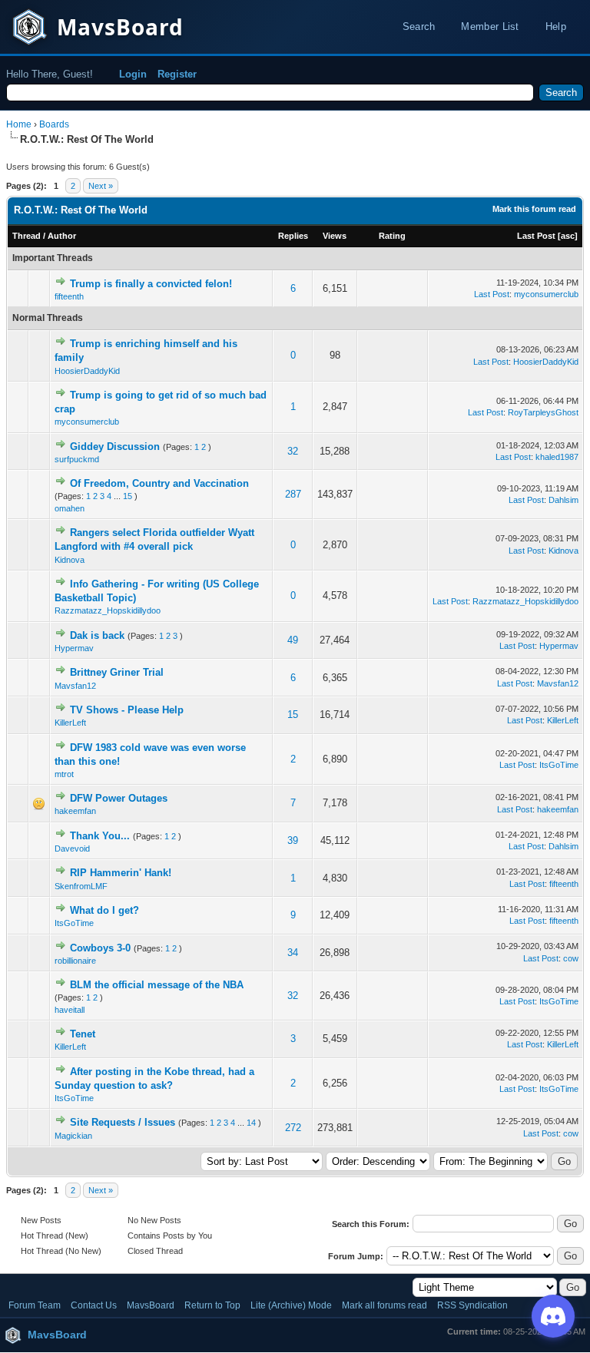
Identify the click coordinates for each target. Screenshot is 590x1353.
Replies (293, 235)
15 (127, 496)
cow (570, 958)
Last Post (536, 235)
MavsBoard (150, 1305)
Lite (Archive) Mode (291, 1305)
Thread (26, 235)
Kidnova (70, 559)
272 (293, 1127)
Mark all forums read (384, 1305)
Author (62, 235)
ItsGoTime (558, 764)
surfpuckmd (77, 459)
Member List (490, 26)
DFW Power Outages (118, 798)
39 (292, 840)
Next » (100, 185)
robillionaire (75, 960)
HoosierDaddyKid (87, 370)
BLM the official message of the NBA (157, 985)
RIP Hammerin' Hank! (120, 872)
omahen (70, 508)
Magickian (73, 1135)
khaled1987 (556, 456)
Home (18, 124)
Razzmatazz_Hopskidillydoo (108, 610)
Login (133, 74)
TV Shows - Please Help (127, 710)
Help (555, 26)
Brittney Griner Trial (117, 672)
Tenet (82, 1034)
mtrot (64, 774)
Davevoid (72, 848)
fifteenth (69, 296)
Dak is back (97, 635)
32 (292, 451)
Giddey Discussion (115, 446)
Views (334, 235)
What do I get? (104, 910)
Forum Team (34, 1305)
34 (292, 952)
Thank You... (100, 836)
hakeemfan (75, 810)
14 (251, 1122)
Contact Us (94, 1305)
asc (568, 235)
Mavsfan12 (75, 685)
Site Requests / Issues (122, 1122)
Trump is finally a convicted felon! (151, 283)
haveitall (70, 1009)
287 (293, 494)
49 (292, 640)
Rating (392, 235)
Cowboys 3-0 (100, 948)
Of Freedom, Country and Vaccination (159, 483)
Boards (54, 124)
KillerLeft (70, 722)
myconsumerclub (546, 294)
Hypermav (74, 648)
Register (177, 74)
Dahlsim (563, 499)
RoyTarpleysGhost (543, 412)
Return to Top (212, 1305)
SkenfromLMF (81, 886)
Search (419, 26)
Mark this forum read (534, 208)
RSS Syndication (472, 1305)
